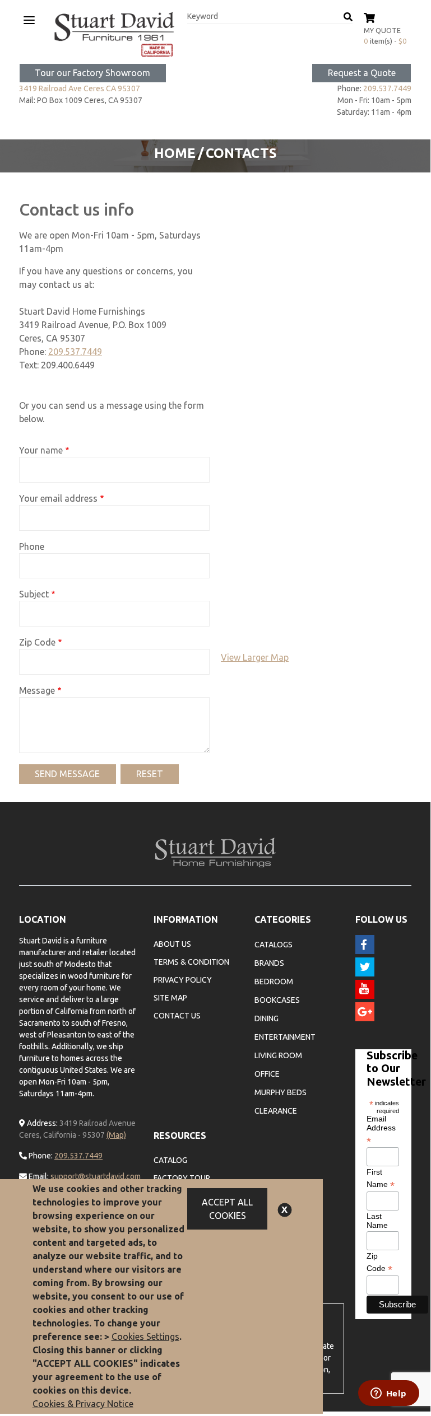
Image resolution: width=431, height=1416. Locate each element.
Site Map (170, 997)
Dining (266, 1018)
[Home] (114, 34)
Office (267, 1073)
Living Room (278, 1055)
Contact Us (177, 1015)
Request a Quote (362, 73)
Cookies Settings (145, 1336)
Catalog (170, 1160)
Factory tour (182, 1178)
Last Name (377, 1221)
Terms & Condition (191, 961)
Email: (38, 1176)
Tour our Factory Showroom (92, 73)
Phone (31, 546)
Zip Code (37, 642)
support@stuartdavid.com (95, 1176)
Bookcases (277, 1000)
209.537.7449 (387, 88)
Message (37, 690)
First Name (381, 1178)
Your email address (58, 498)
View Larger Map (255, 657)
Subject (34, 594)
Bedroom (273, 981)
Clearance (275, 1110)
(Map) (116, 1134)
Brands (269, 963)
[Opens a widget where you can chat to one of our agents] (388, 1394)
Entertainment (285, 1036)
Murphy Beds (280, 1092)
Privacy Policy (183, 979)
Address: (41, 1123)
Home (175, 153)
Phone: (40, 1155)
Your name (41, 450)
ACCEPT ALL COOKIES (227, 1209)
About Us (172, 944)
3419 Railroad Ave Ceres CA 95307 (79, 88)
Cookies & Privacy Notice (83, 1404)
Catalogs (273, 944)
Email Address (381, 1130)
